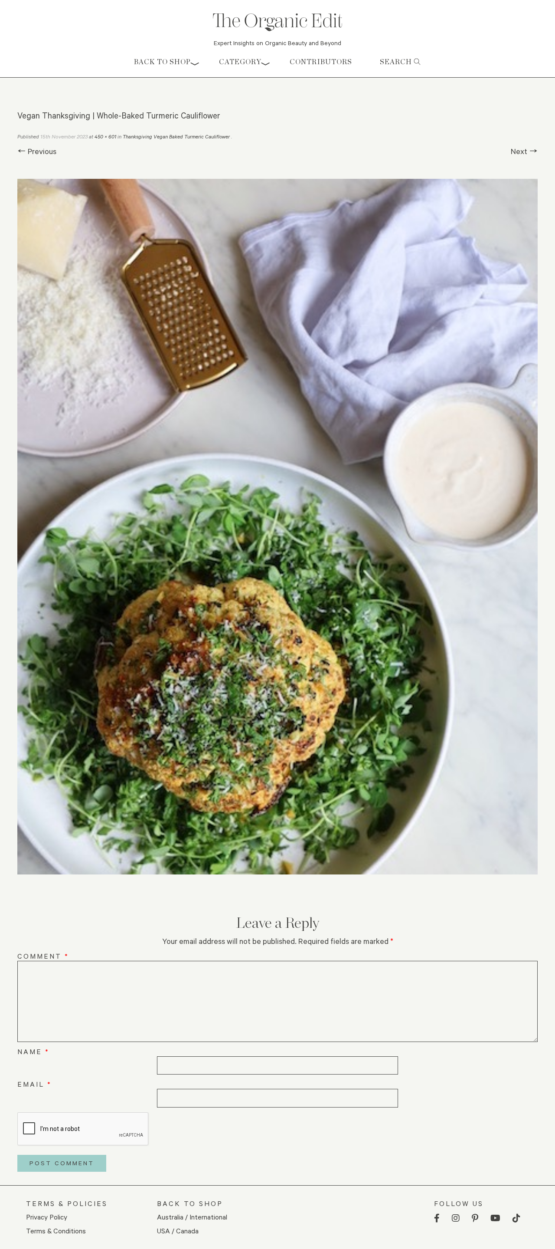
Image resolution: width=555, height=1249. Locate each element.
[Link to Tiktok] (516, 1218)
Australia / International (192, 1216)
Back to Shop (162, 62)
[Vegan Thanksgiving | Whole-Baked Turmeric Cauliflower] (277, 526)
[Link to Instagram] (456, 1218)
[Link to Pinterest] (475, 1218)
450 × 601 (105, 136)
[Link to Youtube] (495, 1218)
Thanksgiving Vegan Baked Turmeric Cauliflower (177, 136)
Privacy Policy (46, 1216)
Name (33, 1051)
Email (34, 1083)
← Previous (36, 151)
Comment (43, 955)
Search (397, 62)
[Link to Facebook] (437, 1218)
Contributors (321, 62)
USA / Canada (178, 1230)
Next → (524, 151)
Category (240, 62)
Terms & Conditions (56, 1230)
